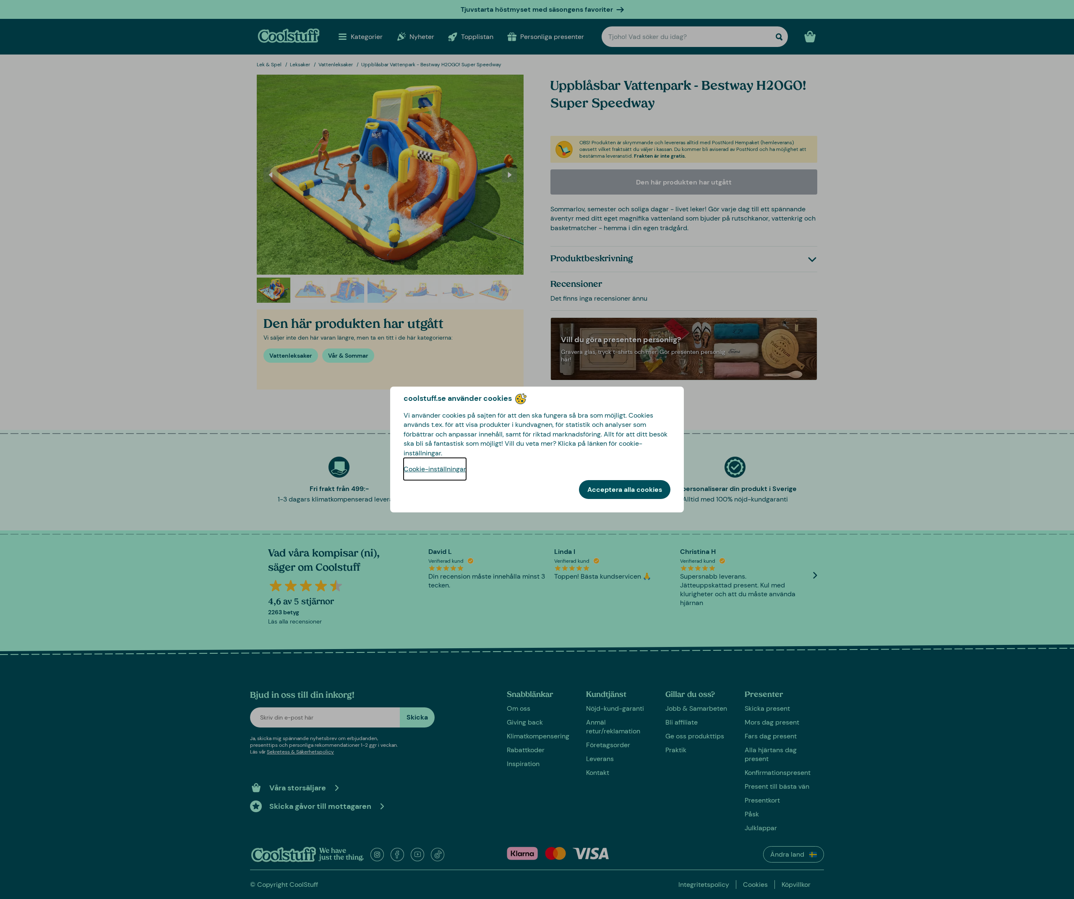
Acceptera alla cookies (624, 489)
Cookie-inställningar (435, 469)
